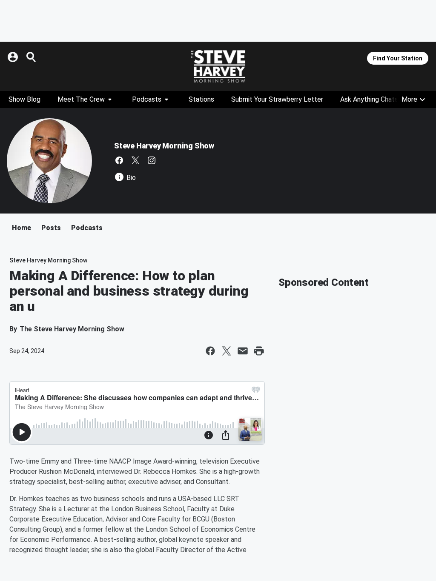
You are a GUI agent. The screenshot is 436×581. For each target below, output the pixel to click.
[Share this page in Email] (243, 351)
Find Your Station (397, 58)
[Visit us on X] (135, 160)
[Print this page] (259, 351)
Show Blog (24, 99)
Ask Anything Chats (369, 99)
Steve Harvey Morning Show (164, 145)
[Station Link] (218, 66)
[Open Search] (31, 57)
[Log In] (14, 57)
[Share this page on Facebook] (210, 351)
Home (21, 228)
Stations (201, 99)
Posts (51, 228)
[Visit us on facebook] (119, 160)
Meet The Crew (81, 99)
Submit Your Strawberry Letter (277, 99)
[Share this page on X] (226, 351)
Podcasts (146, 99)
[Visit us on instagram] (151, 160)
